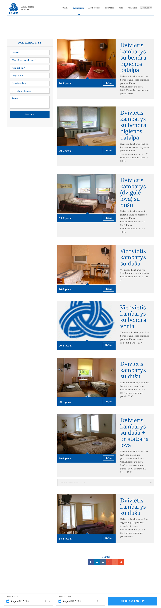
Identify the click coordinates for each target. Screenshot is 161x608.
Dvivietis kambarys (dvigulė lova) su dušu (133, 192)
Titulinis (64, 7)
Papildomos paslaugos (72, 482)
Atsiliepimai (94, 7)
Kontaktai (132, 7)
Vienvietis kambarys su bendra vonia (133, 317)
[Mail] (121, 562)
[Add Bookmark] (115, 562)
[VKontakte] (103, 562)
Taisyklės (109, 7)
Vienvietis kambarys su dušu (133, 257)
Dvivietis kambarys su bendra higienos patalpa (133, 57)
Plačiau (108, 83)
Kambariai (78, 7)
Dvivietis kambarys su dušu (133, 370)
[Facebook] (91, 562)
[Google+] (109, 562)
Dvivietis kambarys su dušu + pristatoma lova (134, 433)
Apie (121, 7)
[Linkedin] (97, 562)
